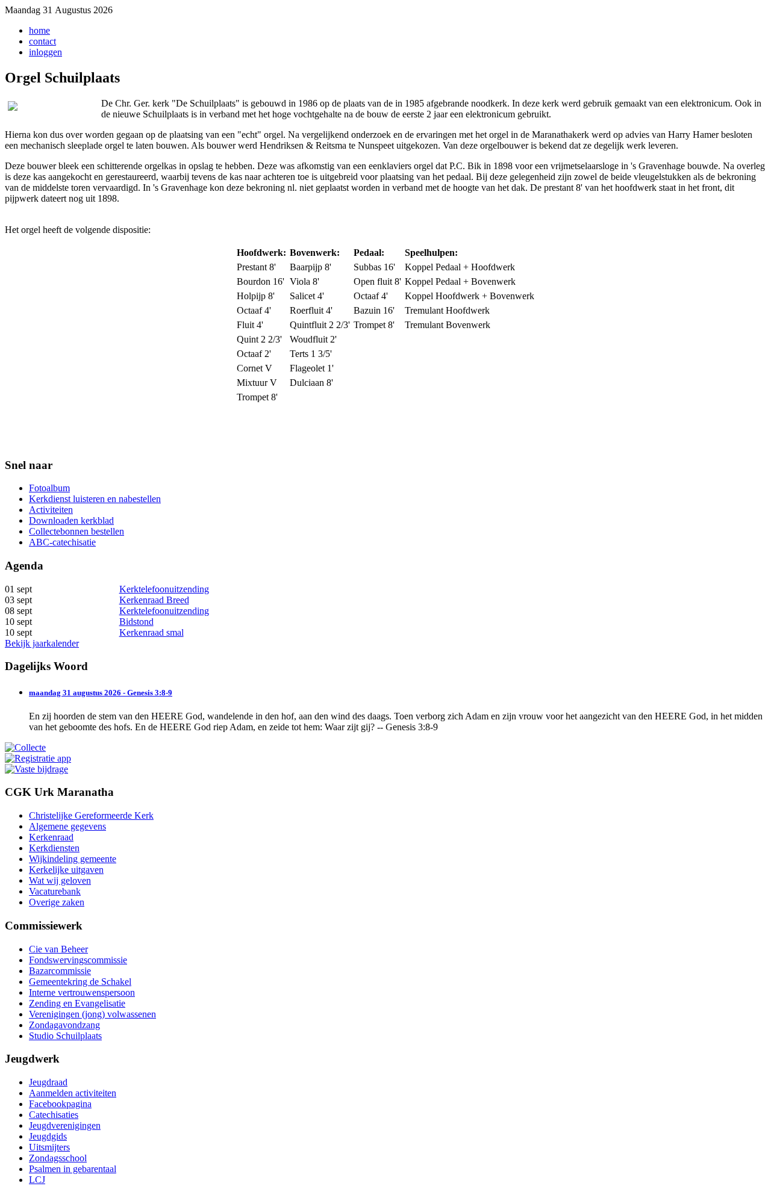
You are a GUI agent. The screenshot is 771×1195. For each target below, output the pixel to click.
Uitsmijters (49, 1147)
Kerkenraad (51, 837)
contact (42, 41)
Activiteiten (51, 509)
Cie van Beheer (58, 949)
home (39, 30)
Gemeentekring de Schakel (80, 981)
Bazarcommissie (60, 971)
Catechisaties (53, 1115)
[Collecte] (25, 747)
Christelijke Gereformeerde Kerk (91, 815)
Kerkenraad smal (151, 632)
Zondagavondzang (64, 1025)
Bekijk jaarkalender (42, 643)
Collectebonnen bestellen (76, 531)
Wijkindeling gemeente (72, 859)
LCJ (37, 1180)
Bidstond (136, 621)
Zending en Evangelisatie (77, 1003)
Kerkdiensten (54, 848)
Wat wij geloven (60, 880)
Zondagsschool (58, 1158)
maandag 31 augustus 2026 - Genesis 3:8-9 (100, 692)
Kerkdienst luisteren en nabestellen (95, 499)
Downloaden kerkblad (71, 520)
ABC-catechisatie (62, 542)
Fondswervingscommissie (78, 960)
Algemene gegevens (67, 826)
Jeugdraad (48, 1082)
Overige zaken (56, 902)
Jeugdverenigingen (65, 1125)
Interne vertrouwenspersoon (82, 992)
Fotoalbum (49, 488)
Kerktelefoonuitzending (164, 589)
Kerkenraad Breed (154, 600)
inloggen (45, 52)
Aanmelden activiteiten (72, 1093)
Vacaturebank (55, 891)
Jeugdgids (48, 1136)
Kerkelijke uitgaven (66, 869)
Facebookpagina (60, 1104)
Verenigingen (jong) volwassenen (92, 1014)
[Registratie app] (38, 758)
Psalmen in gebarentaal (72, 1169)
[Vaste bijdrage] (36, 769)
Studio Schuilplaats (65, 1036)
